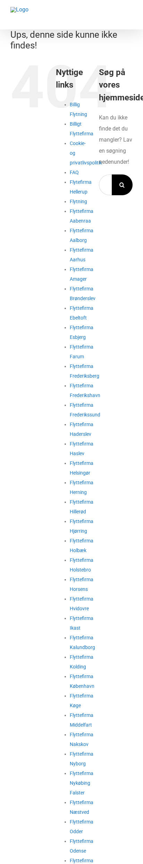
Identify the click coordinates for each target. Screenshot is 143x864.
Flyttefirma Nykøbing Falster (81, 783)
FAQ (74, 172)
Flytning (78, 201)
